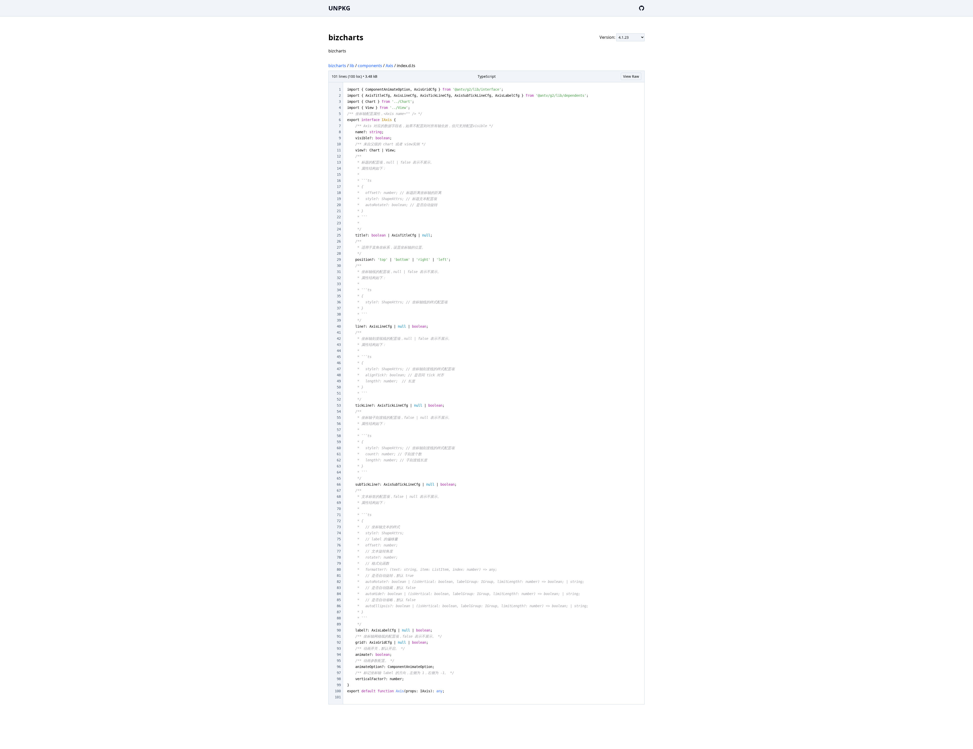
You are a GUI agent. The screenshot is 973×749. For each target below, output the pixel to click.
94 (339, 655)
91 (339, 636)
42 (339, 339)
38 (339, 314)
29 (339, 260)
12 (339, 156)
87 (339, 612)
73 (339, 527)
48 (339, 375)
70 (339, 509)
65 (339, 478)
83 (339, 588)
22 (339, 217)
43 (339, 345)
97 (339, 673)
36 (339, 302)
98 (339, 679)
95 (339, 661)
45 (339, 357)
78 (339, 557)
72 (339, 521)
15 (339, 174)
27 (339, 247)
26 (339, 241)
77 (339, 551)
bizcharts (337, 65)
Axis (389, 65)
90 (339, 630)
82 (339, 582)
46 (339, 363)
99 (339, 685)
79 (339, 563)
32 (339, 278)
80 (339, 569)
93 (339, 648)
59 (339, 442)
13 (339, 162)
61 (339, 454)
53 (339, 405)
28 (339, 253)
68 (339, 497)
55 (339, 418)
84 (339, 594)
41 (339, 332)
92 (339, 642)
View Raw (631, 76)
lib (352, 65)
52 (339, 399)
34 (339, 290)
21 (339, 211)
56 (339, 424)
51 (339, 393)
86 (339, 606)
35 (339, 296)
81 (339, 576)
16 (339, 181)
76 (339, 545)
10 (339, 144)
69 (339, 503)
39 (339, 320)
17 (339, 187)
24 (339, 229)
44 (339, 351)
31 (339, 272)
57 (339, 430)
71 (339, 515)
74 (339, 533)
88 (339, 618)
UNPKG (339, 8)
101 (338, 697)
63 (339, 466)
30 (339, 266)
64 (339, 472)
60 (339, 448)
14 (339, 168)
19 (339, 199)
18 (339, 193)
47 (339, 369)
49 (339, 381)
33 (339, 284)
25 (339, 235)
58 (339, 436)
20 (339, 205)
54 (339, 411)
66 (339, 484)
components (370, 65)
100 (338, 691)
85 (339, 600)
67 (339, 490)
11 (339, 150)
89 (339, 624)
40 (339, 326)
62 (339, 460)
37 (339, 308)
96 (339, 667)
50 (339, 387)
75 (339, 539)
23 (339, 223)
